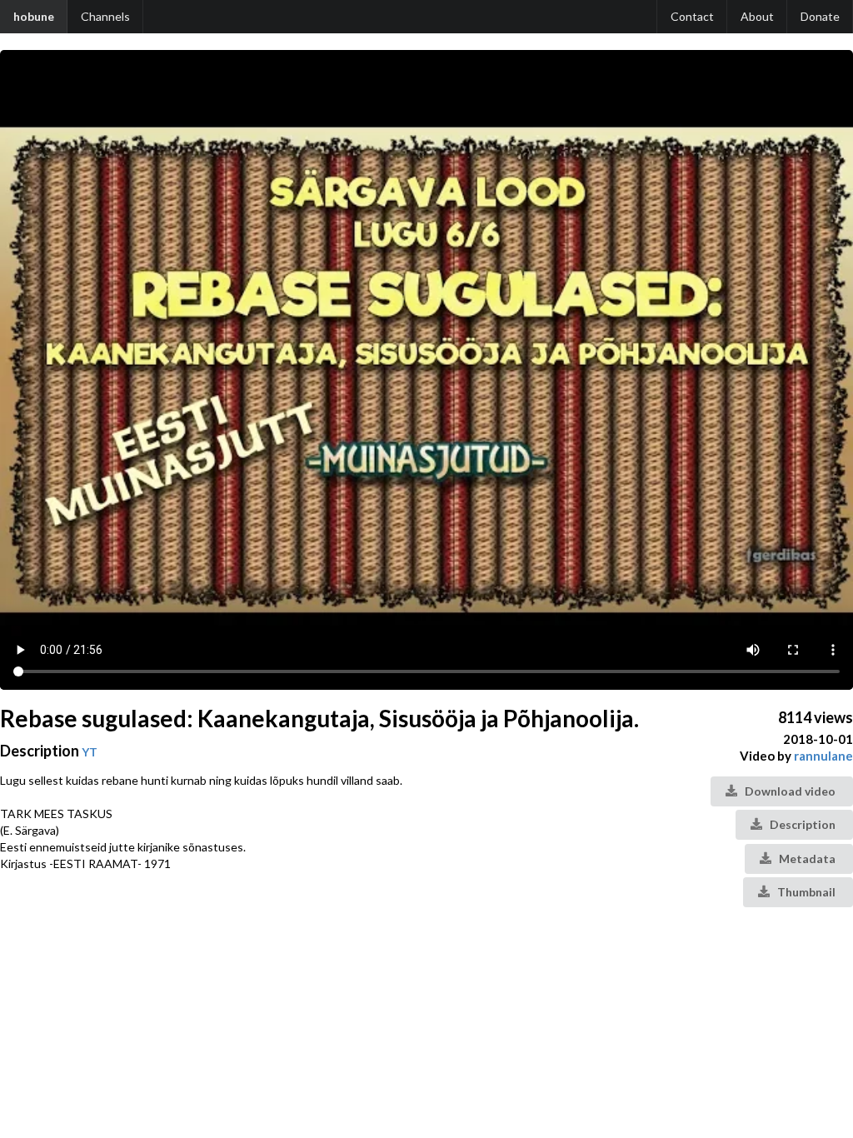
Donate (820, 16)
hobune (33, 16)
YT (89, 752)
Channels (105, 16)
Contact (692, 16)
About (757, 16)
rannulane (823, 755)
